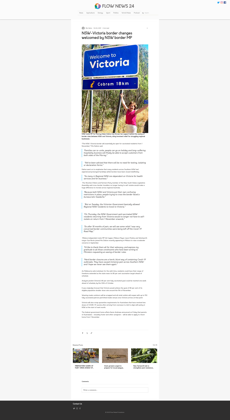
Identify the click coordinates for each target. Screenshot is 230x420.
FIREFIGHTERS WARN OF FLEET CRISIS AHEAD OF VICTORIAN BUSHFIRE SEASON (84, 367)
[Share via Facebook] (82, 333)
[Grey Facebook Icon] (80, 408)
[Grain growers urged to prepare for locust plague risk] (115, 355)
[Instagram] (221, 2)
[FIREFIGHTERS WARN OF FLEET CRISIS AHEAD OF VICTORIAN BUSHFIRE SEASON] (86, 355)
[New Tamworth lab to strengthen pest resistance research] (144, 355)
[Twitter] (218, 2)
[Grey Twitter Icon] (74, 408)
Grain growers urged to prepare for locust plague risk (113, 367)
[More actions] (147, 28)
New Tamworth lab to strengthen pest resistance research (143, 367)
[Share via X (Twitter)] (87, 333)
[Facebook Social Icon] (225, 2)
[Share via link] (91, 333)
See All (155, 345)
